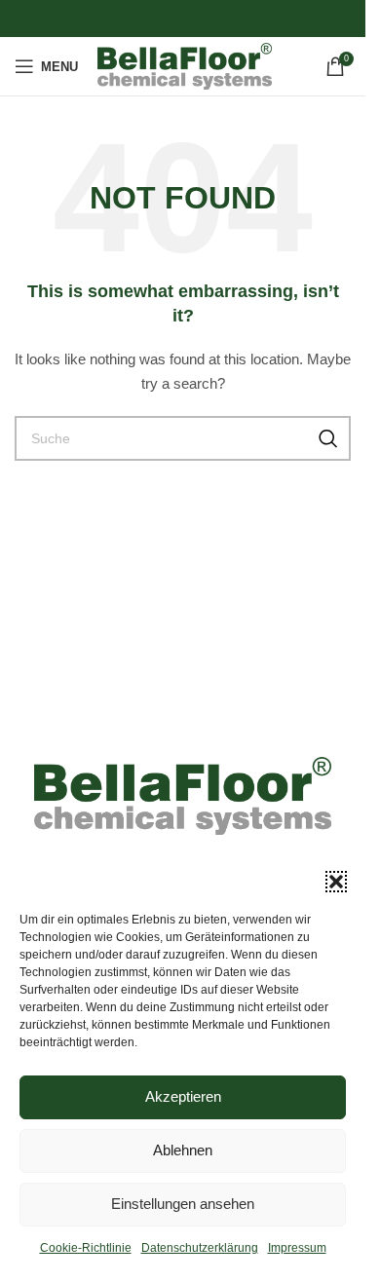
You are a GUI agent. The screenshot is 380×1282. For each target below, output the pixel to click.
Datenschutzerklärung (199, 1248)
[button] (336, 881)
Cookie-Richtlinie (86, 1248)
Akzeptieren (183, 1096)
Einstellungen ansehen (182, 1203)
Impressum (297, 1248)
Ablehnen (182, 1150)
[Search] (328, 438)
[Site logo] (184, 65)
